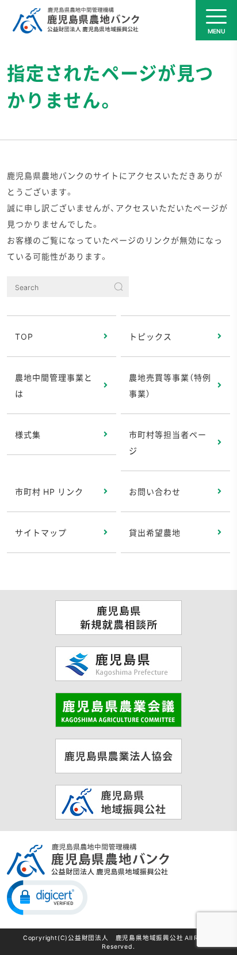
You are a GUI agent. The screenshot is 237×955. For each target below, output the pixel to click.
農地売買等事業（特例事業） (170, 385)
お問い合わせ (155, 491)
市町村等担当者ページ (168, 442)
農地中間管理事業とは (54, 385)
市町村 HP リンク (49, 491)
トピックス (150, 336)
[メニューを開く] (216, 20)
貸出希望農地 (155, 532)
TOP (24, 336)
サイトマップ (41, 532)
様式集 (28, 434)
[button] (47, 896)
